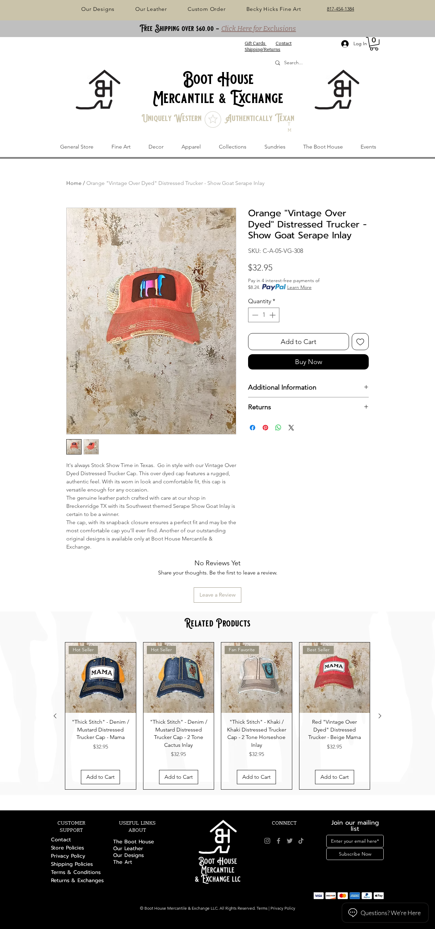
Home (74, 183)
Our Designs (128, 855)
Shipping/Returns (262, 49)
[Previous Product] (55, 716)
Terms (262, 908)
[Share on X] (291, 428)
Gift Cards (255, 43)
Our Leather (128, 848)
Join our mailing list (355, 826)
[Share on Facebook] (252, 428)
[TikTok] (301, 841)
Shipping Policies (72, 864)
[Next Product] (380, 716)
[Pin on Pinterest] (265, 428)
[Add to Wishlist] (360, 341)
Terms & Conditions (76, 872)
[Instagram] (267, 841)
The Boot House (133, 841)
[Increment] (273, 315)
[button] (374, 43)
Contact (61, 839)
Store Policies (67, 847)
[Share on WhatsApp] (278, 428)
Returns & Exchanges (77, 880)
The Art (122, 862)
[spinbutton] (264, 315)
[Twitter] (290, 841)
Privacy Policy (68, 856)
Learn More (299, 287)
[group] (217, 716)
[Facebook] (278, 841)
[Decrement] (254, 315)
